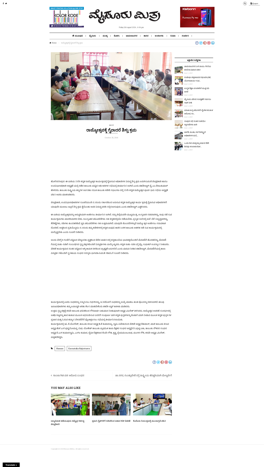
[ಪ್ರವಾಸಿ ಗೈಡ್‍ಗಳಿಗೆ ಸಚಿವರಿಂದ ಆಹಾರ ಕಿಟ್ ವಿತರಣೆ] (111, 415)
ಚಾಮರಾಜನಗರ (131, 36)
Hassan (59, 348)
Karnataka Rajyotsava (79, 348)
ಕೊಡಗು (117, 36)
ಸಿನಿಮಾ (172, 36)
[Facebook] (3, 3)
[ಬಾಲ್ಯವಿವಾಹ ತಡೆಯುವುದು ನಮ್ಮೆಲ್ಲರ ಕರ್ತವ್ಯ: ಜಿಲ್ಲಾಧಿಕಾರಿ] (70, 415)
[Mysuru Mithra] (125, 20)
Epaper (255, 3)
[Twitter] (6, 3)
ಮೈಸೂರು (92, 36)
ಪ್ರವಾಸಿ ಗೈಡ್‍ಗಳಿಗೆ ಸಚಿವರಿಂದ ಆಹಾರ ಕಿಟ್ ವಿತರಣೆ (111, 420)
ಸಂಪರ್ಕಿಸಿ (185, 36)
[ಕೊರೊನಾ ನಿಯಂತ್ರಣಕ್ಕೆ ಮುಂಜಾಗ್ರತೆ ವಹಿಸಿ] (152, 415)
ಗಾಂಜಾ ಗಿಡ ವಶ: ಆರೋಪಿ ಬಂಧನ (68, 375)
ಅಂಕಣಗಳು (159, 36)
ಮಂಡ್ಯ (105, 36)
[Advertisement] (111, 160)
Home (54, 43)
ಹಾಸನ (146, 36)
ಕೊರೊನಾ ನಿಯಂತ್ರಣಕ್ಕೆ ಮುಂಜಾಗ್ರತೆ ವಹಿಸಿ (149, 420)
